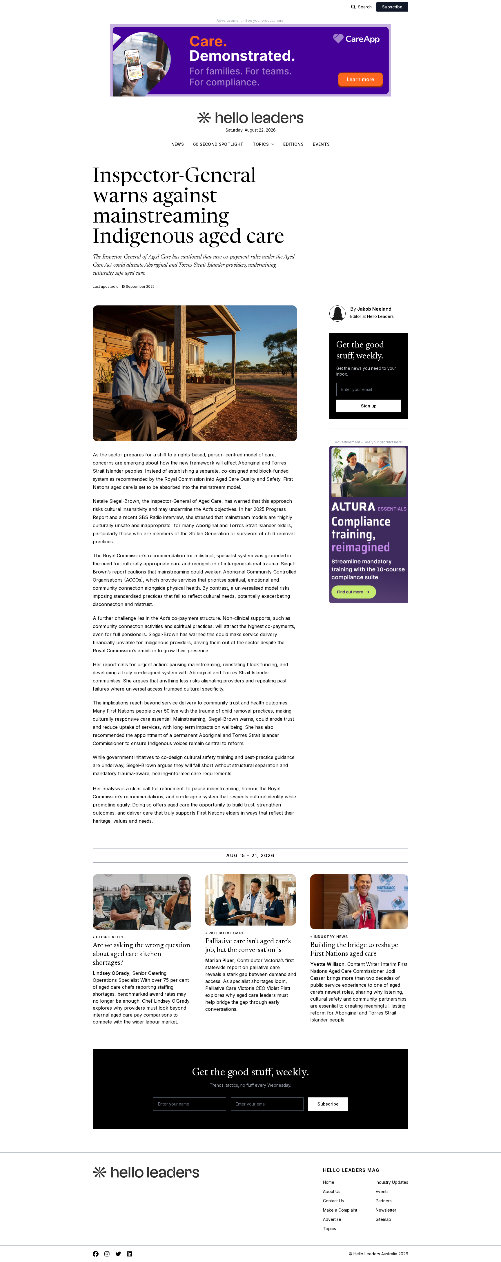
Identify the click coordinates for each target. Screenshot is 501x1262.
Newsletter (386, 1210)
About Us (331, 1191)
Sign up (369, 405)
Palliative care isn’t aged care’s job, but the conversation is (248, 946)
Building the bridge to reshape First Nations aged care (354, 949)
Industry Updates (392, 1182)
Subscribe (392, 6)
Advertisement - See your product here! (250, 20)
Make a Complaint (340, 1210)
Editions (293, 144)
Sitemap (383, 1219)
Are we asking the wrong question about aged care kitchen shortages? (141, 954)
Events (321, 144)
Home (328, 1182)
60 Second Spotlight (218, 144)
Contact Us (333, 1200)
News (177, 144)
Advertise (332, 1219)
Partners (384, 1200)
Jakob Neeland (374, 309)
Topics (261, 144)
